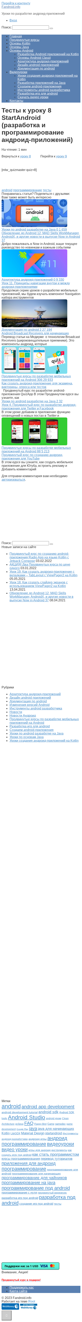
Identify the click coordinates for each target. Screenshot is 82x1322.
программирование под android (36, 1188)
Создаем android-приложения (40, 86)
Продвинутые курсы (24, 40)
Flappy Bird (40, 1124)
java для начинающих (56, 1129)
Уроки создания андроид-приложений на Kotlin (44, 740)
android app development (47, 1106)
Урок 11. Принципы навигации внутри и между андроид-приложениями (36, 284)
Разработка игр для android (38, 93)
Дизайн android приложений (38, 65)
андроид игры (37, 1138)
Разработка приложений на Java (41, 82)
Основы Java (19, 47)
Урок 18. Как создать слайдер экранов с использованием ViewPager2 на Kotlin (39, 584)
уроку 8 (25, 156)
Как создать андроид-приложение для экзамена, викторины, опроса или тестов (37, 385)
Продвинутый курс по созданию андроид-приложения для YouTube (32, 456)
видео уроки (15, 1149)
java (33, 1128)
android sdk (48, 1112)
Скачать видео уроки (33, 97)
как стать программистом (55, 1154)
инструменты (59, 1150)
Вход (13, 20)
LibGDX (15, 1133)
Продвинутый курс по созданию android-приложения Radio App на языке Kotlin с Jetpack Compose (39, 557)
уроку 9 (61, 156)
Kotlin (6, 1133)
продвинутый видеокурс (52, 1192)
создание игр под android (36, 1203)
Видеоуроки (18, 72)
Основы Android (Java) (34, 57)
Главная (16, 36)
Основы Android (21, 50)
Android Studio (26, 1117)
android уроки (53, 1118)
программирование (27, 190)
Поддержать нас (22, 1287)
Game (50, 1123)
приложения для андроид (29, 1163)
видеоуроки (60, 1144)
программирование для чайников (34, 1177)
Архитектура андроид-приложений (43, 61)
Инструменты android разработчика (44, 90)
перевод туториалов (56, 1159)
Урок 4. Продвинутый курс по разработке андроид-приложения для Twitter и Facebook (39, 406)
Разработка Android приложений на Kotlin (48, 54)
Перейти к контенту (16, 3)
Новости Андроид (23, 715)
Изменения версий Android (30, 705)
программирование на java (28, 1182)
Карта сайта (18, 1291)
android (7, 190)
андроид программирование (34, 1141)
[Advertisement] (35, 512)
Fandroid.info (11, 7)
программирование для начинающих (36, 1173)
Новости (16, 712)
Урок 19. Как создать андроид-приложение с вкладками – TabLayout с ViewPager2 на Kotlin (43, 573)
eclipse (19, 1123)
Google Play (22, 1129)
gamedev (60, 1123)
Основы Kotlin (20, 43)
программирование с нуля (19, 1192)
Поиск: (7, 27)
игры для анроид (39, 1150)
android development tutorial (20, 1112)
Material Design (32, 1133)
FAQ (28, 1123)
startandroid (53, 1133)
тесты (47, 190)
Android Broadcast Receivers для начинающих (35, 333)
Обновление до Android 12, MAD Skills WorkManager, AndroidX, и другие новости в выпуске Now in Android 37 (41, 236)
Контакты (16, 100)
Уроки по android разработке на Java (36, 733)
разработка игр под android (20, 1198)
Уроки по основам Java (27, 737)
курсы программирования (21, 1158)
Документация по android (36, 68)
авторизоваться (13, 479)
